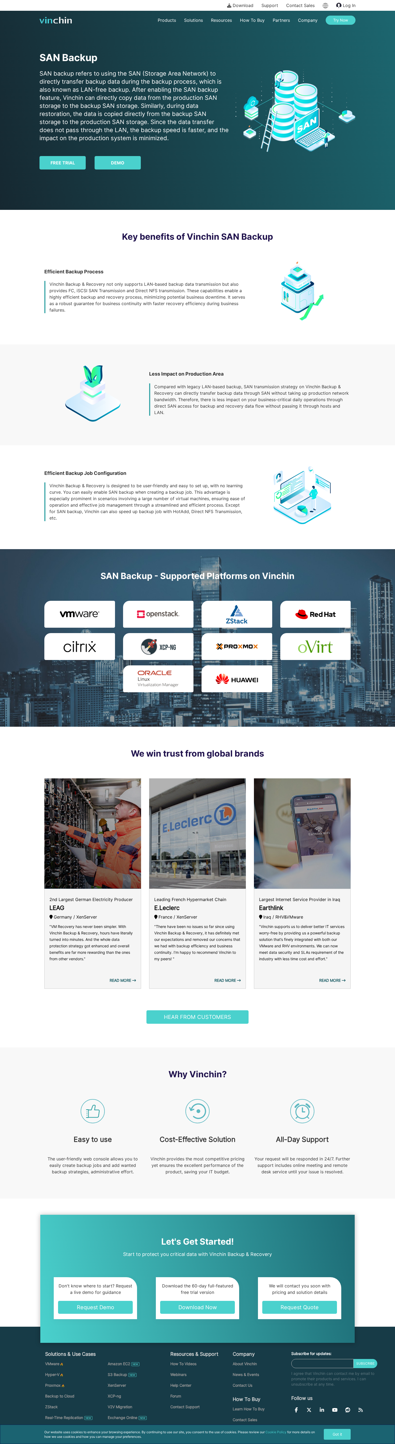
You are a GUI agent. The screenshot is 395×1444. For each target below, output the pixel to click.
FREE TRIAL (63, 162)
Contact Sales (300, 5)
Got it (337, 1434)
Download (242, 5)
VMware (52, 1363)
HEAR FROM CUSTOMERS (197, 1017)
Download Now (197, 1307)
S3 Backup (117, 1374)
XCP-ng (114, 1396)
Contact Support (185, 1406)
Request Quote (300, 1307)
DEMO (117, 162)
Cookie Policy (275, 1432)
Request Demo (95, 1307)
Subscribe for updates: (311, 1353)
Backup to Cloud (59, 1396)
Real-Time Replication (64, 1417)
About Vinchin (245, 1363)
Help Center (180, 1385)
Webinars (178, 1374)
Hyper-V (52, 1374)
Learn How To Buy (249, 1409)
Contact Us (242, 1385)
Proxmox (53, 1385)
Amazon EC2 (119, 1363)
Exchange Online (122, 1417)
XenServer (117, 1385)
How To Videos (183, 1363)
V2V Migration (120, 1406)
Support (269, 5)
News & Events (246, 1374)
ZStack (51, 1406)
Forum (175, 1396)
